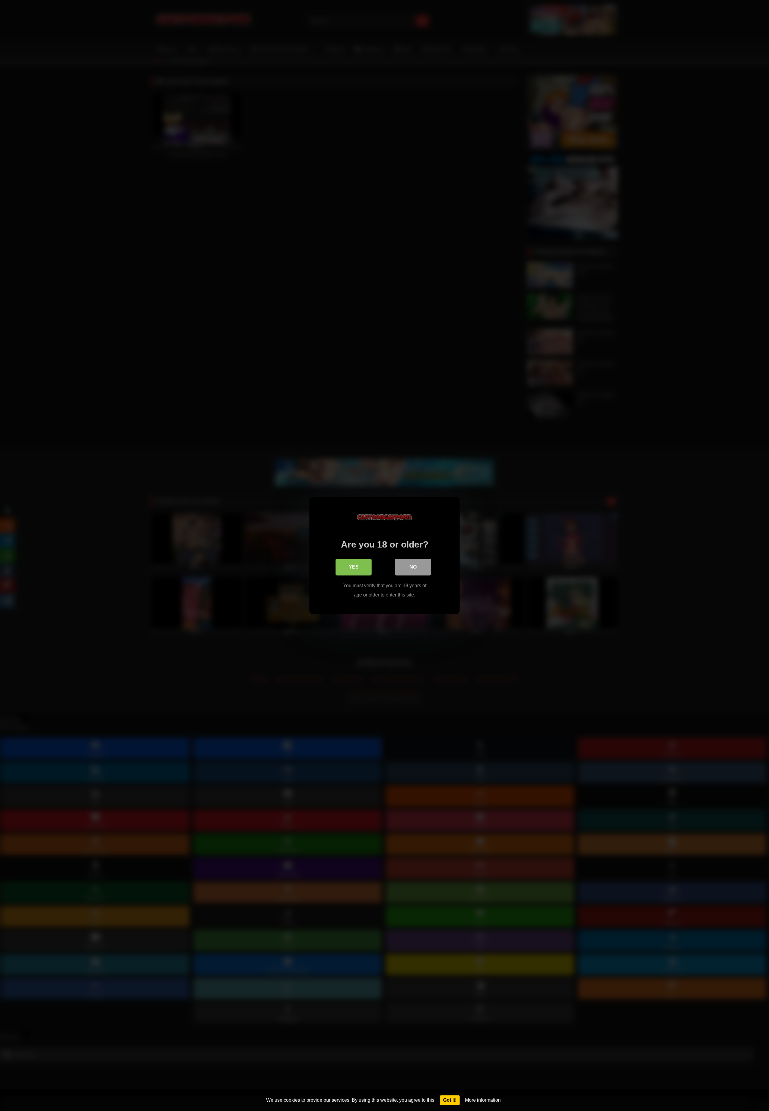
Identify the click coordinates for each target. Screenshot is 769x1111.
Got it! (450, 1100)
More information (483, 1100)
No (413, 566)
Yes (354, 566)
